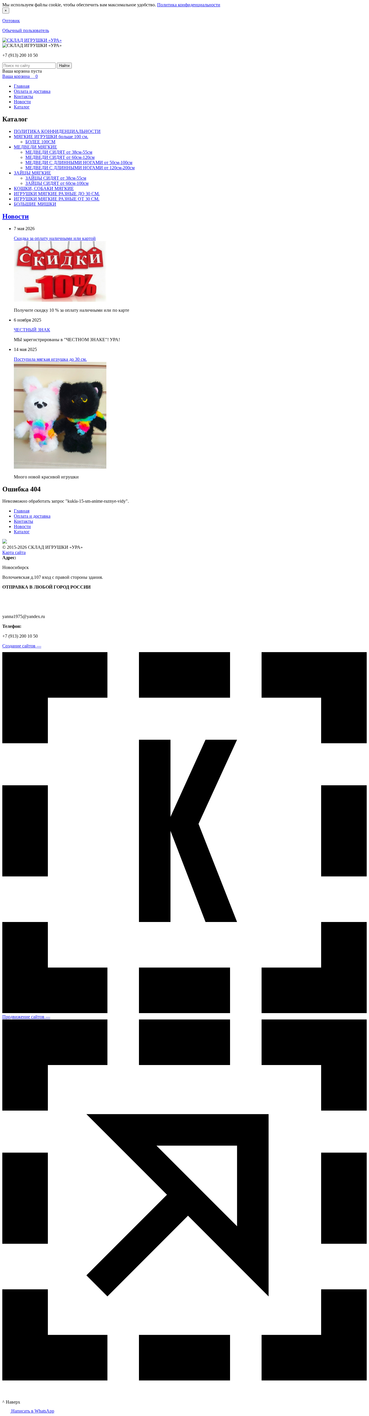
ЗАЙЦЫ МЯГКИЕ (32, 172)
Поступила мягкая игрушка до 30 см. (50, 359)
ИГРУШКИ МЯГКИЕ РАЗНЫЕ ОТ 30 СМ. (56, 198)
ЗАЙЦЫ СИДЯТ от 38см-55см (55, 178)
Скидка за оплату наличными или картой (55, 238)
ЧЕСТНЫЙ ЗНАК (32, 329)
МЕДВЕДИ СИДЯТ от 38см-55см (58, 152)
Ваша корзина (20, 76)
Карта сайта (14, 552)
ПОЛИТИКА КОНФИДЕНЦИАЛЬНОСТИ (57, 131)
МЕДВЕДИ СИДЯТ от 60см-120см (60, 157)
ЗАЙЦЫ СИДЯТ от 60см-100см (57, 183)
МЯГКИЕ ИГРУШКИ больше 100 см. (51, 136)
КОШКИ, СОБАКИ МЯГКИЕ (44, 188)
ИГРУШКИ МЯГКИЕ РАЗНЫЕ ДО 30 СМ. (57, 193)
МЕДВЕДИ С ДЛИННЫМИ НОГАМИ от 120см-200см (80, 167)
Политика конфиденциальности (188, 4)
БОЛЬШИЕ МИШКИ (35, 204)
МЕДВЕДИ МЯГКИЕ (35, 146)
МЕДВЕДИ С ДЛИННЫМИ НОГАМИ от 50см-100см (78, 162)
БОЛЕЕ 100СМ (40, 141)
